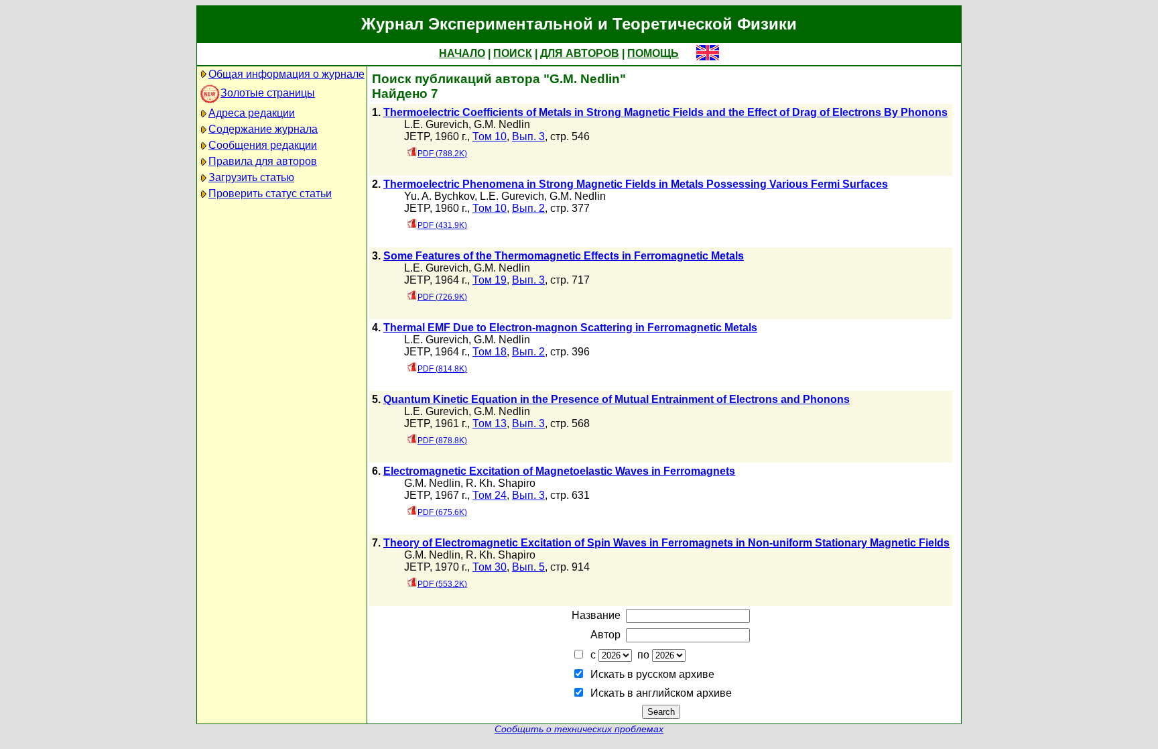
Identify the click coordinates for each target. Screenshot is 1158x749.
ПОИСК (512, 53)
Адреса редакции (251, 113)
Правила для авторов (262, 161)
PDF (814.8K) (442, 368)
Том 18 (489, 351)
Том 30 (489, 567)
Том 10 (489, 136)
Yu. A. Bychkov (439, 196)
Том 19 (489, 280)
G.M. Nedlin (502, 124)
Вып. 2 (528, 208)
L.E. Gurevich (436, 124)
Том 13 (489, 423)
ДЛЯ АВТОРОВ (579, 53)
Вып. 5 (528, 567)
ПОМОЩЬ (653, 53)
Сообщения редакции (262, 145)
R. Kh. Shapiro (500, 483)
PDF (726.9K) (442, 297)
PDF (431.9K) (442, 225)
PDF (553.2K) (442, 584)
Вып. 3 (528, 136)
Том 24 (489, 495)
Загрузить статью (251, 177)
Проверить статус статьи (270, 193)
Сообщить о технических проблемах (579, 729)
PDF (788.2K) (442, 153)
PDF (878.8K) (442, 440)
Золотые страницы (267, 93)
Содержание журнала (263, 129)
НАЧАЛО (462, 53)
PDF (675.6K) (442, 512)
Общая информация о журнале (286, 74)
